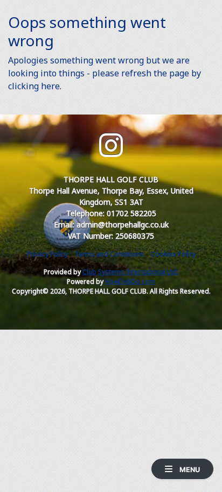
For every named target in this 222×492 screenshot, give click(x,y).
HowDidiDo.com (130, 281)
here (50, 86)
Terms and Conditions (109, 254)
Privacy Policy (47, 254)
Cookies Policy (173, 254)
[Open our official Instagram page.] (111, 145)
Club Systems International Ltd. (130, 271)
